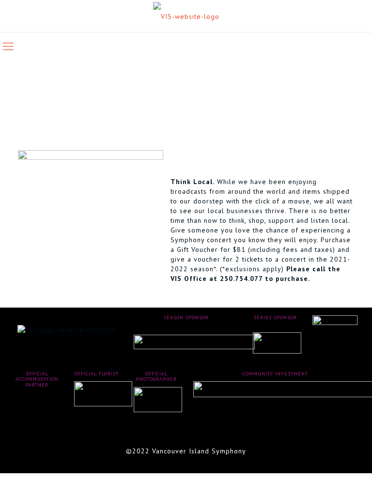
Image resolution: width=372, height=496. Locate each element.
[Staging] (186, 16)
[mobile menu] (8, 46)
